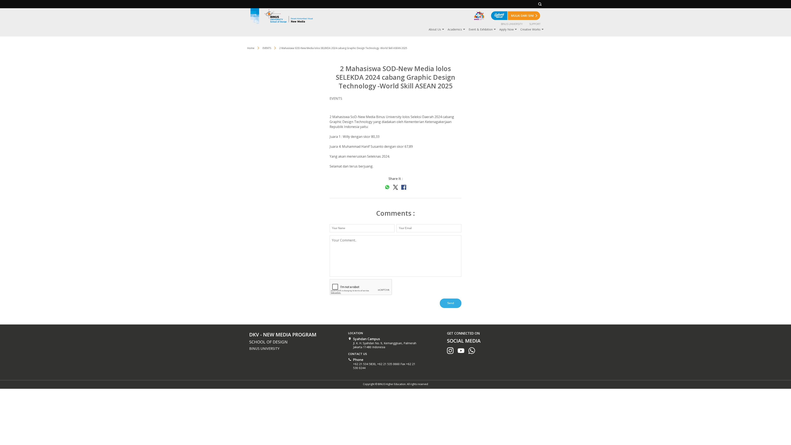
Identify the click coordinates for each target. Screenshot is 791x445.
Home (250, 48)
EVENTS (267, 48)
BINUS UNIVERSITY (512, 24)
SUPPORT (535, 24)
